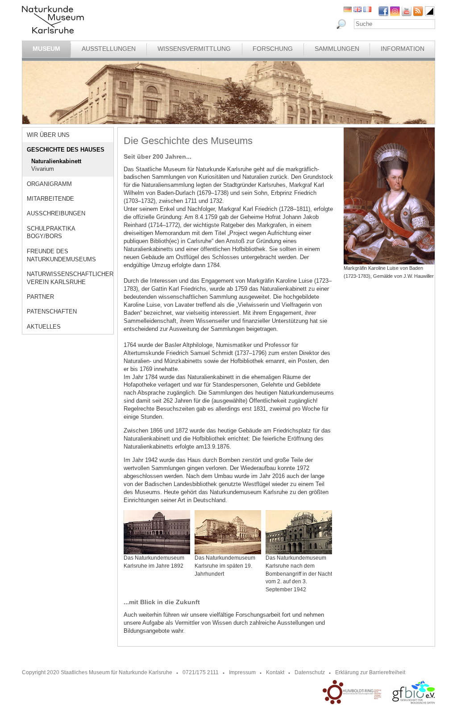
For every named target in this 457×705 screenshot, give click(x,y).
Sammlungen (337, 48)
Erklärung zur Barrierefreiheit (370, 672)
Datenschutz (310, 672)
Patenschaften (52, 311)
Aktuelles (44, 326)
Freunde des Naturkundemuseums (61, 255)
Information (402, 48)
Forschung (273, 48)
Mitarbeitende (50, 198)
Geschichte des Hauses (65, 149)
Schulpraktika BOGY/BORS (51, 232)
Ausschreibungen (56, 213)
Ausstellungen (109, 48)
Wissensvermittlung (194, 48)
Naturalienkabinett (56, 161)
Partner (40, 296)
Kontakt (275, 672)
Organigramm (49, 184)
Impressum (242, 672)
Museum (46, 48)
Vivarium (42, 168)
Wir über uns (48, 135)
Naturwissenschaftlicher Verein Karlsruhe (70, 278)
